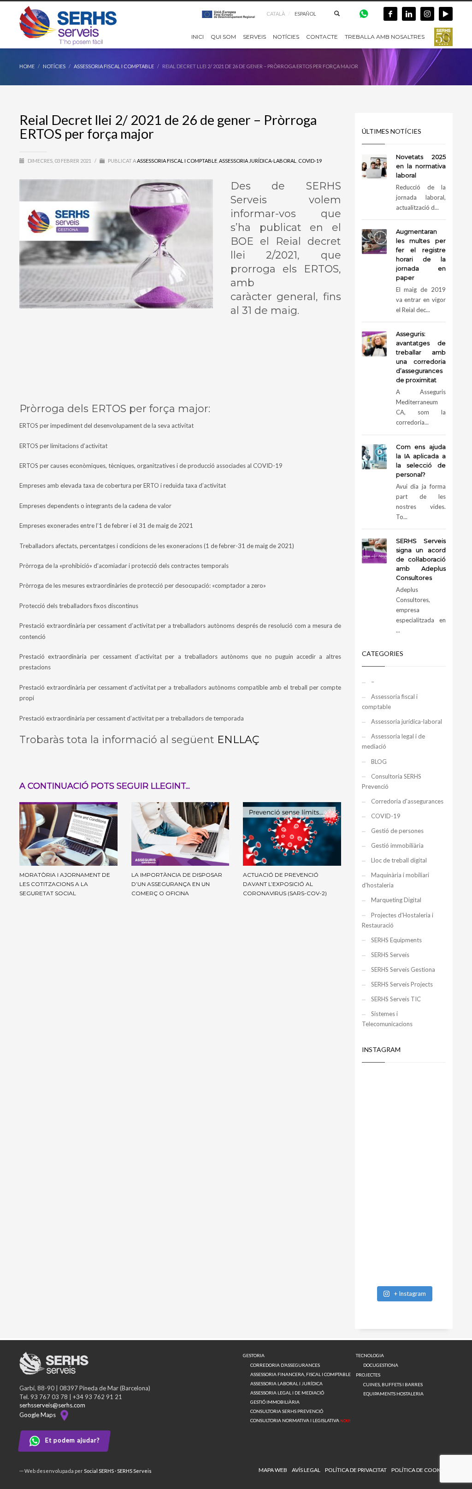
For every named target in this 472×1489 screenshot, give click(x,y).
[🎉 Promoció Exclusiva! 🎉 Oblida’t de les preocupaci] (404, 1099)
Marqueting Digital (396, 900)
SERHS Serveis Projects (402, 984)
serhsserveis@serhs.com (52, 1405)
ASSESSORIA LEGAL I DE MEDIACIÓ (287, 1392)
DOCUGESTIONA (380, 1365)
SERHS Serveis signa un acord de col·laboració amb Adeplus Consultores (421, 559)
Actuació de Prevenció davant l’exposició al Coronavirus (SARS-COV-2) (285, 884)
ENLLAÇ (238, 739)
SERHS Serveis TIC (396, 999)
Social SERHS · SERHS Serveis (118, 1471)
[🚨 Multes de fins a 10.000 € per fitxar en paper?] (404, 1151)
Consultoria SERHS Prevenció (391, 781)
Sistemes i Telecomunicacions (387, 1019)
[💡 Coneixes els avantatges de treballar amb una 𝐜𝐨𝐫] (404, 1202)
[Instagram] (427, 14)
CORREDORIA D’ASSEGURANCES (285, 1365)
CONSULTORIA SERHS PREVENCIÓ (286, 1411)
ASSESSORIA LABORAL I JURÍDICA (286, 1383)
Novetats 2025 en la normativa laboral (421, 166)
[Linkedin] (409, 14)
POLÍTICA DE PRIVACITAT (356, 1469)
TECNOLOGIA (370, 1355)
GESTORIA (254, 1355)
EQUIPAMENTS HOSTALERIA (393, 1393)
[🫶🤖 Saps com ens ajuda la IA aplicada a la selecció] (404, 1254)
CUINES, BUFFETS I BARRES (393, 1384)
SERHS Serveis (390, 954)
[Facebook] (390, 14)
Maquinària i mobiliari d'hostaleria (395, 880)
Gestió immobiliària (397, 845)
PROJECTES (368, 1374)
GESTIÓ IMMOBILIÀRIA (275, 1402)
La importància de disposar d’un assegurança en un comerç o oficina (176, 884)
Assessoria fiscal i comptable (177, 161)
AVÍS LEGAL (306, 1469)
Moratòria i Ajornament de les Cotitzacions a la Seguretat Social (64, 884)
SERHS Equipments (396, 940)
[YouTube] (446, 14)
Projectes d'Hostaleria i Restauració (397, 920)
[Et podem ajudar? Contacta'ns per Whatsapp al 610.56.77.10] (364, 13)
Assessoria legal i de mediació (393, 741)
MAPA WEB (273, 1469)
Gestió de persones (397, 830)
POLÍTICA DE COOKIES (419, 1469)
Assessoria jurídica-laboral (257, 161)
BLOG (379, 761)
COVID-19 (310, 161)
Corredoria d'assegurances (407, 801)
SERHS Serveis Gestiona (403, 969)
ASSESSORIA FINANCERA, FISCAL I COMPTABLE (300, 1374)
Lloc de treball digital (399, 860)
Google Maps (39, 1414)
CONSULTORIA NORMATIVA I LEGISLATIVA (300, 1420)
